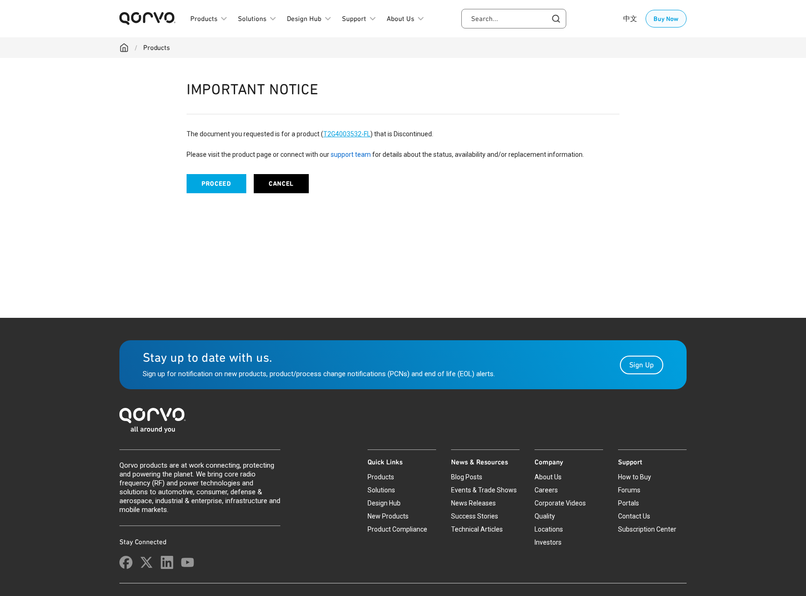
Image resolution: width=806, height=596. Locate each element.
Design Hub (384, 503)
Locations (549, 529)
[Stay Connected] (125, 562)
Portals (628, 503)
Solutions (381, 490)
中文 (630, 18)
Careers (546, 490)
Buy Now (666, 18)
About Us (548, 477)
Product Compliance (397, 529)
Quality (545, 516)
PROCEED (216, 184)
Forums (629, 490)
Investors (548, 542)
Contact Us (634, 516)
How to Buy (634, 477)
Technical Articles (477, 529)
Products (156, 47)
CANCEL (281, 184)
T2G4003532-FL (346, 134)
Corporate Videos (560, 503)
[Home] (124, 47)
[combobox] (513, 18)
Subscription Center (647, 529)
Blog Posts (466, 477)
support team (351, 154)
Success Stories (474, 516)
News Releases (473, 503)
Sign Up (641, 364)
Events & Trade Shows (484, 490)
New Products (388, 516)
